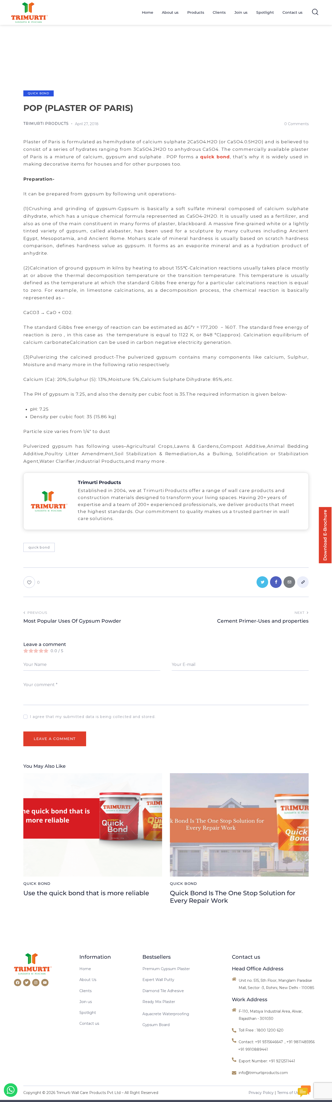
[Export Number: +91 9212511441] (264, 1061)
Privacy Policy (261, 1092)
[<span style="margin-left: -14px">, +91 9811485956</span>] (301, 1042)
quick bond (39, 547)
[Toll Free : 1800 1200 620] (275, 1030)
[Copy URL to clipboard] (303, 582)
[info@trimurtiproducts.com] (275, 1072)
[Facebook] (17, 982)
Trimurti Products (99, 482)
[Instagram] (35, 982)
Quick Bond (38, 93)
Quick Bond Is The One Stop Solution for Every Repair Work (232, 897)
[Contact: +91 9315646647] (258, 1042)
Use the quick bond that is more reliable (86, 893)
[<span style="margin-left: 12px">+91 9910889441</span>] (252, 1049)
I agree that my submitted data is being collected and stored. (93, 716)
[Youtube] (45, 982)
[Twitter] (26, 982)
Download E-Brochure (325, 535)
